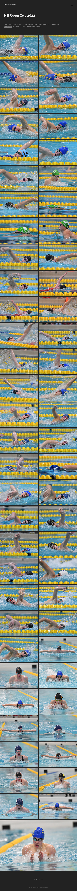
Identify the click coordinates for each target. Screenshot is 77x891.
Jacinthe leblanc (10, 5)
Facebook (8, 27)
